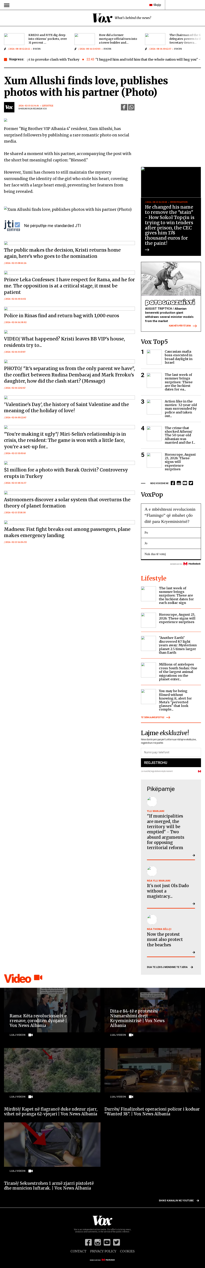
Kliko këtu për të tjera (180, 326)
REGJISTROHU (155, 763)
